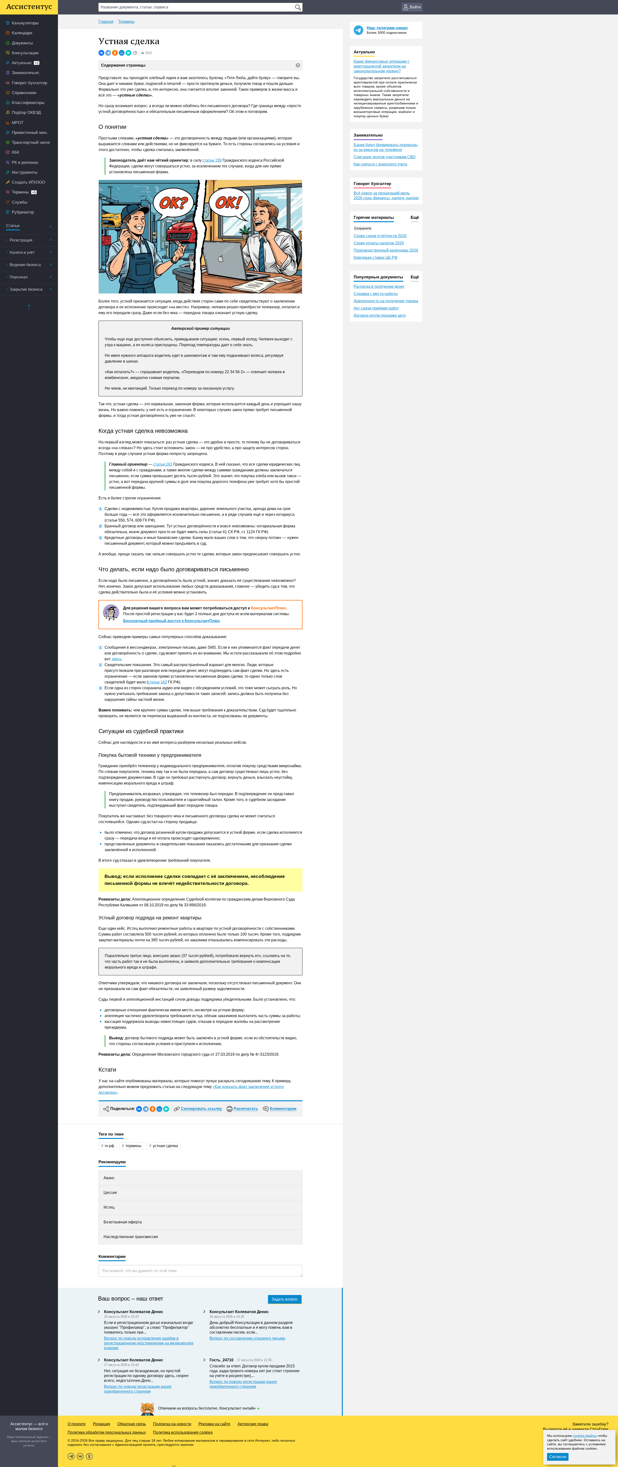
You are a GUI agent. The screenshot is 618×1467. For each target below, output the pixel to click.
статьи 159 (212, 160)
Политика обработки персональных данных (107, 1432)
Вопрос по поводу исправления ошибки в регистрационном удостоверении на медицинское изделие (149, 1343)
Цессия (110, 1193)
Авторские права (253, 1424)
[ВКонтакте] (101, 53)
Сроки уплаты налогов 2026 (379, 243)
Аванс (109, 1178)
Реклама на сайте (214, 1424)
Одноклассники (89, 1456)
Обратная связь (131, 1424)
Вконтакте (80, 1456)
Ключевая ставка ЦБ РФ (375, 257)
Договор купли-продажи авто (380, 315)
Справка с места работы (376, 294)
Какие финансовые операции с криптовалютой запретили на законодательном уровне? (381, 66)
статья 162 (157, 682)
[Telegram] (108, 53)
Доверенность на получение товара (386, 301)
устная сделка (165, 1146)
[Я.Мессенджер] (128, 53)
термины (133, 1146)
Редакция (101, 1424)
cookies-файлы (585, 1436)
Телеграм (71, 1456)
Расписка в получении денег (379, 286)
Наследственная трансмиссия (131, 1237)
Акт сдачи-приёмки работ (376, 308)
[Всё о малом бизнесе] (29, 7)
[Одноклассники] (115, 53)
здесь (116, 659)
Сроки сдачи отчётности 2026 (380, 236)
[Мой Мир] (122, 53)
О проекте (77, 1424)
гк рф (109, 1146)
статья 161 (162, 464)
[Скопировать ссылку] (135, 53)
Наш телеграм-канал (387, 28)
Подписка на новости (172, 1424)
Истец (109, 1207)
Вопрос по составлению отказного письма (247, 1338)
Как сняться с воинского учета (380, 164)
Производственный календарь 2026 (386, 250)
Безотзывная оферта (123, 1222)
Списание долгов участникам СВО (384, 157)
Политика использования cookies (183, 1432)
